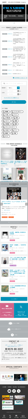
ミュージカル (4, 217)
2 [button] (15, 23)
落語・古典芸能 (13, 265)
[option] (14, 13)
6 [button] (16, 222)
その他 (6, 114)
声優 (15, 133)
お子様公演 (7, 117)
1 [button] (14, 23)
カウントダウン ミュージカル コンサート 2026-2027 (14, 202)
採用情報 (9, 386)
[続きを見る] (7, 210)
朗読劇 (6, 111)
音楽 (17, 117)
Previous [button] (1, 204)
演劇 (16, 120)
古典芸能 (7, 124)
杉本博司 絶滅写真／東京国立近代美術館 (18, 233)
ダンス (6, 136)
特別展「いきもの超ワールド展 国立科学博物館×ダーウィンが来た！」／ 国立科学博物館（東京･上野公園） (18, 272)
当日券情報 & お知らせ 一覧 (20, 77)
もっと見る (14, 298)
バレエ (15, 114)
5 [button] (14, 222)
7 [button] (17, 222)
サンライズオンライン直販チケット (11, 97)
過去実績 (15, 386)
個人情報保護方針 (21, 386)
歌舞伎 (6, 133)
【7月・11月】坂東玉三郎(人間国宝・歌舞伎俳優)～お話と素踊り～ (18, 258)
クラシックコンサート (10, 127)
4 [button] (13, 222)
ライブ (11, 217)
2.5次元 (7, 130)
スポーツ (7, 120)
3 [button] (11, 222)
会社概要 (4, 386)
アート (15, 130)
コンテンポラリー (18, 111)
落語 (16, 124)
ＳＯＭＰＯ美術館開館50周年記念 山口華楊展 (18, 286)
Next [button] (26, 204)
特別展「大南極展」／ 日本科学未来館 (18, 245)
